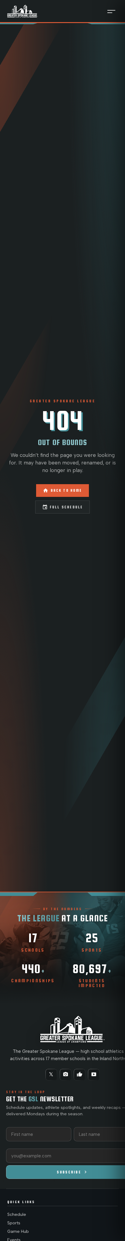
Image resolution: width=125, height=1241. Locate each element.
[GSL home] (22, 11)
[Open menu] (111, 11)
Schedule (16, 1214)
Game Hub (18, 1231)
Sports (13, 1223)
